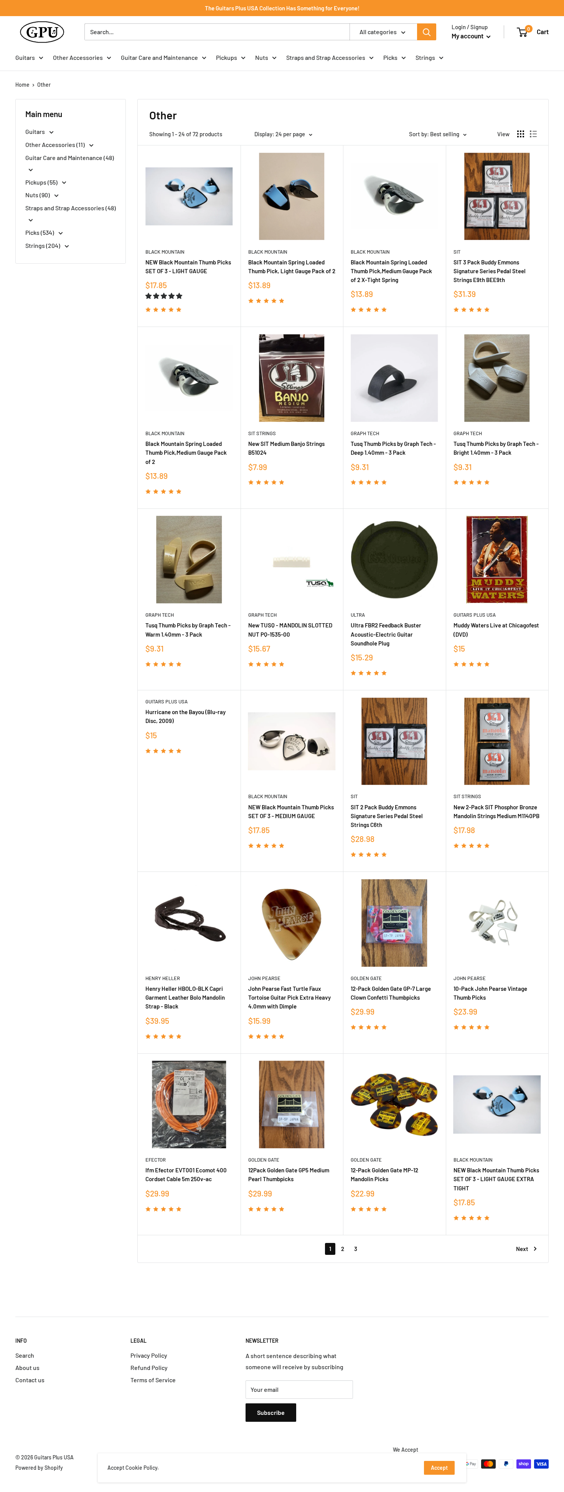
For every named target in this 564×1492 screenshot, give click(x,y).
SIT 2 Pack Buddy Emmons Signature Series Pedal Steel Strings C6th (387, 816)
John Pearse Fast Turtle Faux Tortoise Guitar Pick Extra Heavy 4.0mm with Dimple (289, 997)
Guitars (25, 57)
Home (22, 84)
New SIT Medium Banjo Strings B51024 (286, 448)
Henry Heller (162, 978)
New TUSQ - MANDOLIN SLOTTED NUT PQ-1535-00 (290, 629)
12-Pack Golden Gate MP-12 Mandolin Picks (384, 1174)
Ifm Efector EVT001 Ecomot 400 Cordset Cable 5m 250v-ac (186, 1174)
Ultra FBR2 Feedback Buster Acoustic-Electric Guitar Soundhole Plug (386, 634)
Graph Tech (365, 433)
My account (468, 36)
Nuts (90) (38, 194)
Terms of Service (153, 1379)
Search (24, 1355)
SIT (457, 252)
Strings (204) (43, 245)
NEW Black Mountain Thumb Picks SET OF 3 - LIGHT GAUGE (188, 266)
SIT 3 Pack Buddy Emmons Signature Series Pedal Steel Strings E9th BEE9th (490, 271)
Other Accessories (78, 57)
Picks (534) (40, 232)
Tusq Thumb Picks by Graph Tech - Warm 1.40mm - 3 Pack (188, 629)
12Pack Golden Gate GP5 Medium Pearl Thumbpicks (288, 1174)
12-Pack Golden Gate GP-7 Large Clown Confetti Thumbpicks (391, 993)
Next (522, 1248)
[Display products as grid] (520, 133)
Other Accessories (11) (55, 144)
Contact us (30, 1379)
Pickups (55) (42, 182)
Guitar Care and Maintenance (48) (69, 157)
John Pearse (264, 978)
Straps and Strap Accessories (325, 57)
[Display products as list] (533, 133)
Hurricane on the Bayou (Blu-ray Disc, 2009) (185, 716)
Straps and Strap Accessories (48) (70, 207)
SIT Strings (262, 433)
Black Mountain (165, 252)
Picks (390, 57)
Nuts (261, 57)
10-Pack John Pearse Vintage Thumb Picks (490, 993)
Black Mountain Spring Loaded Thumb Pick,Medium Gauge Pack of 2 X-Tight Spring (391, 271)
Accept (439, 1467)
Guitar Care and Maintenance (159, 57)
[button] (164, 295)
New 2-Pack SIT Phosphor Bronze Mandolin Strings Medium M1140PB (496, 811)
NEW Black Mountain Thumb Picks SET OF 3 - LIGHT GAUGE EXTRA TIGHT (496, 1179)
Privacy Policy (148, 1355)
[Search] (426, 31)
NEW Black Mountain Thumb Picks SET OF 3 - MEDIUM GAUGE (291, 811)
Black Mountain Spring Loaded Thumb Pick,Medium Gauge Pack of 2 (186, 452)
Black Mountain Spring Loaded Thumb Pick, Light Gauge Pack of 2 (291, 266)
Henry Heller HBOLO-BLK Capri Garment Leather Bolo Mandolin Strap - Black (185, 997)
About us (27, 1367)
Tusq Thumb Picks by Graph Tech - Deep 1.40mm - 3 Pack (393, 448)
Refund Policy (149, 1367)
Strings (425, 57)
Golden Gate (366, 978)
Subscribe (271, 1412)
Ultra (358, 615)
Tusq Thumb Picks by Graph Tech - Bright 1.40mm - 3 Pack (496, 448)
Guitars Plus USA (475, 615)
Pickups (226, 57)
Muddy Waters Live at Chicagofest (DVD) (496, 629)
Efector (155, 1160)
